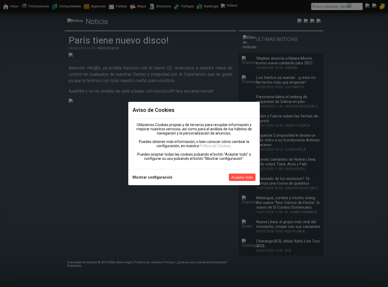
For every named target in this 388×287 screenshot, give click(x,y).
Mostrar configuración (152, 177)
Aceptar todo (242, 177)
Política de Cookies (215, 146)
